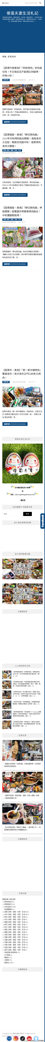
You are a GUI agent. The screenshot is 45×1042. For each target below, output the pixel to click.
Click (42, 521)
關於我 (23, 500)
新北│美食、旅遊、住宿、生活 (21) (16, 917)
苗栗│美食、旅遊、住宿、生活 (12, 150)
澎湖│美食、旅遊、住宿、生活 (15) (16, 947)
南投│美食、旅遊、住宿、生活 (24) (16, 929)
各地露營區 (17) (9, 909)
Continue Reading (18, 122)
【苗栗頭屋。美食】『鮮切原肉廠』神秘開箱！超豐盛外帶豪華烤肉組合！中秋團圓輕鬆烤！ (22, 211)
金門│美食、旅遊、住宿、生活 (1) (15, 950)
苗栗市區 (6, 382)
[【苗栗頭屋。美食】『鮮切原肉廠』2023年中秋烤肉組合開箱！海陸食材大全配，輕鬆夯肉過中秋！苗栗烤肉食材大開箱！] (22, 168)
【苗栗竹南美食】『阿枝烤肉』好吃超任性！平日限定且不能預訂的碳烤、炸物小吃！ (22, 72)
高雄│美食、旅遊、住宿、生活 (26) (16, 937)
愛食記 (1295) (8, 962)
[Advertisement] (22, 34)
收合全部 (12, 899)
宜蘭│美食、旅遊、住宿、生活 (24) (16, 940)
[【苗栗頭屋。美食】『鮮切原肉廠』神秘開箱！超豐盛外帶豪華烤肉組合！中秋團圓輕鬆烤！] (22, 237)
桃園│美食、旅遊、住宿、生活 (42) (16, 922)
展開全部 (5, 899)
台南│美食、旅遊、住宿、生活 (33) (16, 935)
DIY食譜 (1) (8, 955)
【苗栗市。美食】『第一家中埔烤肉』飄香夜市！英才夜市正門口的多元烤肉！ (22, 374)
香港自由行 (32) (9, 904)
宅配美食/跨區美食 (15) (12, 952)
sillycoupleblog (19, 80)
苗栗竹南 (6, 80)
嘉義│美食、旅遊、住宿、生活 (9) (15, 932)
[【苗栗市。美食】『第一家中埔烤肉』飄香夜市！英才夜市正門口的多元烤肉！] (22, 397)
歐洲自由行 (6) (9, 902)
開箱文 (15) (8, 957)
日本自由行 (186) (10, 907)
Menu (6, 3)
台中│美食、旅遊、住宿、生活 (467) (16, 914)
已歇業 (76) (8, 960)
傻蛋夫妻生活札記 (22, 13)
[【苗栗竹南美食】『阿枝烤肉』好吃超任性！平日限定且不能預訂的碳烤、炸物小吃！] (22, 94)
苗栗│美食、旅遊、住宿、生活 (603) (16, 912)
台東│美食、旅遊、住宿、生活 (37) (16, 945)
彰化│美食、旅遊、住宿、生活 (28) (16, 927)
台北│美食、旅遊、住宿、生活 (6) (15, 919)
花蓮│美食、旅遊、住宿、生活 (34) (16, 942)
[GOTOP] (36, 1038)
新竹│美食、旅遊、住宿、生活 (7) (15, 924)
